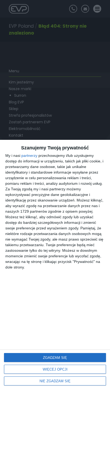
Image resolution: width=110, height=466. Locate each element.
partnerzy (29, 155)
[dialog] (55, 303)
